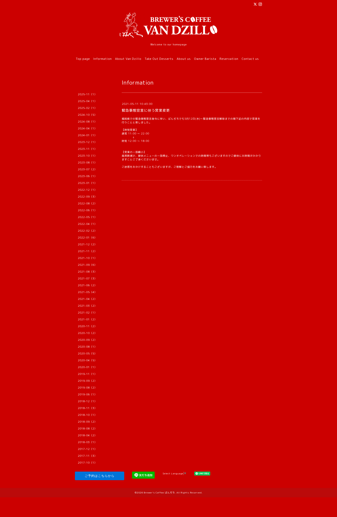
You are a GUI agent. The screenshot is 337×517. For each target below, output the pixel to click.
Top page (83, 59)
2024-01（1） (87, 135)
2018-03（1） (87, 442)
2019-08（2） (87, 387)
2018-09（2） (87, 421)
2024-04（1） (87, 128)
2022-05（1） (87, 217)
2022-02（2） (87, 230)
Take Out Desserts (159, 59)
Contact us (250, 59)
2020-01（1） (87, 367)
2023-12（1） (87, 142)
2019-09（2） (87, 381)
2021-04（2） (87, 299)
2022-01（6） (87, 237)
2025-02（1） (87, 108)
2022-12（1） (87, 190)
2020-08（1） (87, 346)
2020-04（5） (87, 360)
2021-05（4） (87, 292)
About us (184, 59)
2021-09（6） (87, 265)
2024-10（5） (87, 115)
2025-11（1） (87, 94)
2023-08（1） (87, 162)
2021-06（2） (87, 285)
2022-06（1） (87, 210)
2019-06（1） (87, 394)
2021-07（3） (87, 278)
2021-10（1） (87, 258)
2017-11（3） (87, 456)
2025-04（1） (87, 101)
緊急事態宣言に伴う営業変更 (146, 110)
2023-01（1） (87, 183)
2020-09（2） (87, 340)
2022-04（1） (87, 224)
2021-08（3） (87, 271)
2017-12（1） (87, 449)
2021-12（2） (87, 244)
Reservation (229, 59)
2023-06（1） (87, 176)
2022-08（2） (87, 203)
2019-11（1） (87, 374)
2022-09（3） (87, 196)
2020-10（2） (87, 333)
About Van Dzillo (128, 59)
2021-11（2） (87, 251)
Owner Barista (205, 59)
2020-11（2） (87, 326)
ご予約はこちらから (99, 475)
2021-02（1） (87, 312)
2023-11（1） (87, 149)
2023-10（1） (87, 155)
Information (102, 59)
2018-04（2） (87, 435)
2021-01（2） (87, 319)
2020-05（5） (87, 353)
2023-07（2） (87, 169)
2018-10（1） (87, 415)
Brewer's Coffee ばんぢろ (159, 492)
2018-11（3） (87, 408)
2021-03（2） (87, 306)
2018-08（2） (87, 428)
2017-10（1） (87, 462)
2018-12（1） (87, 401)
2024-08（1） (87, 121)
